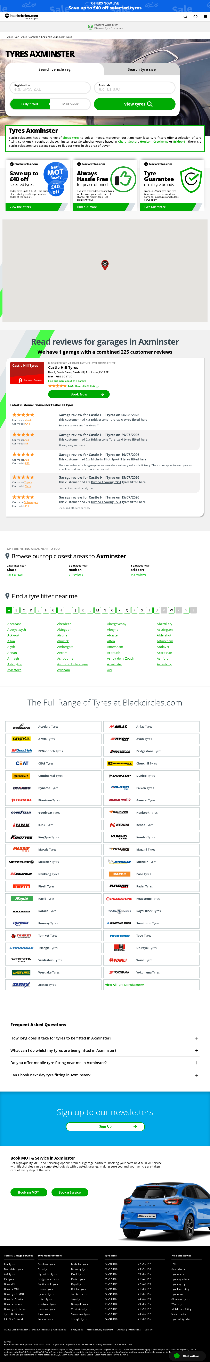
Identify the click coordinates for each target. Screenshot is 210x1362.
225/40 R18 (111, 1264)
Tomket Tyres (79, 1294)
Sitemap (121, 1329)
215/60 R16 (144, 1319)
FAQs (174, 1264)
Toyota (28, 482)
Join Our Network (13, 1319)
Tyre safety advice (181, 1319)
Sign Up (105, 1126)
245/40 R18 (111, 1319)
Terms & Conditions (40, 1329)
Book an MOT (28, 1192)
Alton (111, 641)
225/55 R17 (144, 1264)
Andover (163, 647)
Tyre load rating (180, 1289)
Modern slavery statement (100, 1329)
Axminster (114, 664)
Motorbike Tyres (13, 1269)
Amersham (115, 647)
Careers (149, 1329)
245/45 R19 (144, 1299)
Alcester (113, 635)
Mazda (28, 420)
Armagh (13, 658)
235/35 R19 (111, 1309)
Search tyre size (142, 69)
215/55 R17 (111, 1279)
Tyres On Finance (14, 1314)
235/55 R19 (111, 1314)
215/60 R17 (144, 1289)
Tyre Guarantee (155, 207)
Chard (122, 141)
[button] (185, 17)
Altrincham (165, 641)
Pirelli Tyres (77, 1274)
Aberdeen (64, 624)
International (134, 1329)
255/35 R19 (111, 1284)
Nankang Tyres (79, 1269)
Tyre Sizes (111, 1255)
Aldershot (164, 635)
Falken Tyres (45, 1299)
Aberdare (14, 624)
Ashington (14, 664)
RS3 (27, 463)
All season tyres (180, 1299)
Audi (27, 440)
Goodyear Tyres (47, 1304)
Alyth (11, 647)
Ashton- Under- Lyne (72, 664)
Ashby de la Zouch (120, 658)
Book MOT (10, 1284)
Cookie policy (59, 1329)
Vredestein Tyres (80, 1309)
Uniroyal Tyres (79, 1304)
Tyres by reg (178, 1284)
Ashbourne (65, 658)
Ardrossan (164, 653)
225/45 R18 (111, 1294)
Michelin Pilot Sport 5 (106, 459)
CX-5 (28, 423)
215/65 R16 (144, 1294)
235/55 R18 (144, 1269)
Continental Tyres (48, 1284)
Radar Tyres (78, 1279)
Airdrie (62, 635)
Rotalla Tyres (78, 1289)
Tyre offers (177, 1274)
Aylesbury (164, 664)
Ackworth (14, 635)
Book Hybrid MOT (14, 1294)
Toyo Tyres (77, 1299)
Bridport (179, 141)
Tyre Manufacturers (50, 1255)
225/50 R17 (111, 1299)
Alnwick (63, 641)
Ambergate (65, 647)
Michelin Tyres (79, 1264)
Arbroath (113, 653)
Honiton (146, 141)
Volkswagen (31, 502)
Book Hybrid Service (15, 1309)
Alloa (11, 641)
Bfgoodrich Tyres (47, 1274)
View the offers (20, 207)
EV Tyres (9, 1279)
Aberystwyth (16, 629)
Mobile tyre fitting (181, 1309)
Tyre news (177, 1294)
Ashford (163, 658)
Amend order (179, 1269)
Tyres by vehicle (180, 1279)
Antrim (62, 653)
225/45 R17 (111, 1274)
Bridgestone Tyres (48, 1279)
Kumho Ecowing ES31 (106, 482)
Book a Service (69, 1192)
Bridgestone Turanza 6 (107, 419)
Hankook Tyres (46, 1309)
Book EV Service (13, 1304)
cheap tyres (71, 138)
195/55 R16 (111, 1304)
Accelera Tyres (46, 1264)
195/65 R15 (144, 1274)
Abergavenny (116, 624)
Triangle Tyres (79, 1319)
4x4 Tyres (9, 1274)
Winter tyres (178, 1304)
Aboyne (112, 629)
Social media (178, 1314)
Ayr (109, 670)
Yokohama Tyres (80, 1314)
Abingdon (64, 629)
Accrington (165, 629)
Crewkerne (160, 141)
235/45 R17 (144, 1314)
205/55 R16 (111, 1269)
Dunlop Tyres (45, 1289)
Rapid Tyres (77, 1284)
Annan (12, 653)
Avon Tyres (44, 1269)
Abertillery (164, 624)
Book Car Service (14, 1299)
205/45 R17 (111, 1289)
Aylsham (63, 670)
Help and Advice (181, 1255)
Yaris (28, 486)
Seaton (133, 141)
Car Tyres (9, 1264)
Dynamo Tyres (46, 1294)
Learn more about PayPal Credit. (78, 1354)
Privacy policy (76, 1329)
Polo (27, 506)
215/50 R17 (144, 1309)
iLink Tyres (44, 1314)
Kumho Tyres (45, 1319)
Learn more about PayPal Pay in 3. (112, 1354)
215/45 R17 (144, 1279)
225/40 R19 (144, 1284)
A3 (26, 443)
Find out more (87, 207)
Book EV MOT (11, 1289)
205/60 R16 (144, 1304)
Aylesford (14, 670)
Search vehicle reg (55, 69)
